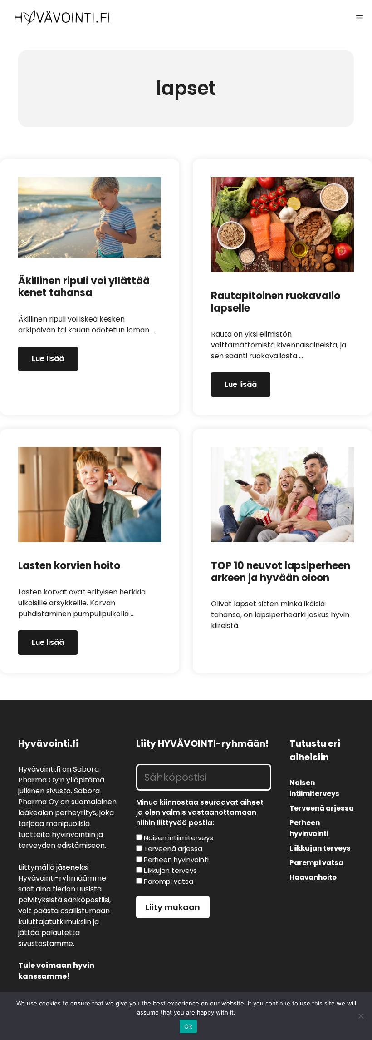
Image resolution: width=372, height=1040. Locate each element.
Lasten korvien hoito (69, 566)
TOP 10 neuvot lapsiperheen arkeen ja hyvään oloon (280, 571)
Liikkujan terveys (320, 848)
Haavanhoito (313, 877)
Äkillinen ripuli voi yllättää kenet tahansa (84, 287)
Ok (188, 1026)
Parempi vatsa (316, 862)
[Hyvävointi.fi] (62, 18)
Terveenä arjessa (321, 808)
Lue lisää (48, 358)
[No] (360, 1015)
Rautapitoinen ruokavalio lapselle (275, 302)
